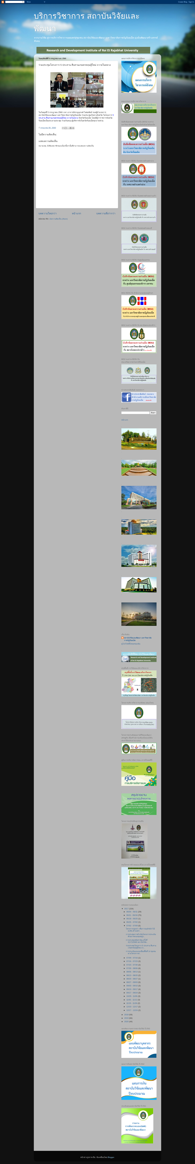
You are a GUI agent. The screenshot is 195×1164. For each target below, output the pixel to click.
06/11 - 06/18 (132, 915)
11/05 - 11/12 (132, 1000)
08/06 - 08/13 (132, 972)
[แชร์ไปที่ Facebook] (70, 128)
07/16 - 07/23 (132, 961)
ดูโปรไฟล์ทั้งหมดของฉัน (130, 644)
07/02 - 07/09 (132, 926)
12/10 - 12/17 (132, 1007)
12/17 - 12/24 (132, 1010)
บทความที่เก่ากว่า (105, 213)
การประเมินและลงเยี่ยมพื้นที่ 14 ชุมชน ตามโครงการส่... (141, 952)
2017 (126, 909)
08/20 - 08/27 (132, 979)
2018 (126, 1015)
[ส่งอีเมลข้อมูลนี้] (63, 128)
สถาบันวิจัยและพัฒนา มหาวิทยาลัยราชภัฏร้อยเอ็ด (137, 639)
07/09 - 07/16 (132, 958)
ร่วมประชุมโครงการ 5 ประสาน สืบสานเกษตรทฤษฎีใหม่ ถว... (141, 947)
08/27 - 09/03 (132, 982)
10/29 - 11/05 (132, 996)
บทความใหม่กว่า (47, 213)
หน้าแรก (76, 213)
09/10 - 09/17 (132, 989)
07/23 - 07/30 (132, 965)
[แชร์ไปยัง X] (68, 128)
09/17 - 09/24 (132, 993)
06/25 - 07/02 (132, 922)
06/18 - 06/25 (132, 919)
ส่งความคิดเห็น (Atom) (58, 219)
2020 (126, 1022)
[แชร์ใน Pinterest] (73, 128)
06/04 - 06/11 (132, 912)
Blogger (111, 1157)
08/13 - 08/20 (132, 975)
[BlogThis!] (65, 128)
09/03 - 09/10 (132, 986)
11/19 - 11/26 (132, 1003)
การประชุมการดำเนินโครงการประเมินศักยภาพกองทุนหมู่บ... (141, 935)
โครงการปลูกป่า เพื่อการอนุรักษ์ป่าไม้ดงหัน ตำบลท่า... (140, 930)
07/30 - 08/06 (132, 968)
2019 (126, 1018)
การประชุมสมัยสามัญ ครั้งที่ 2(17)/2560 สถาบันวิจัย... (137, 941)
